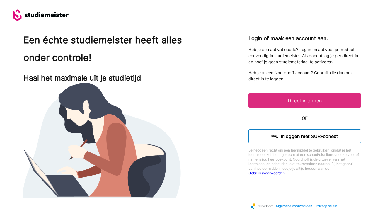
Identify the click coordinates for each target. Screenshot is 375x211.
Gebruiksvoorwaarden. (267, 173)
